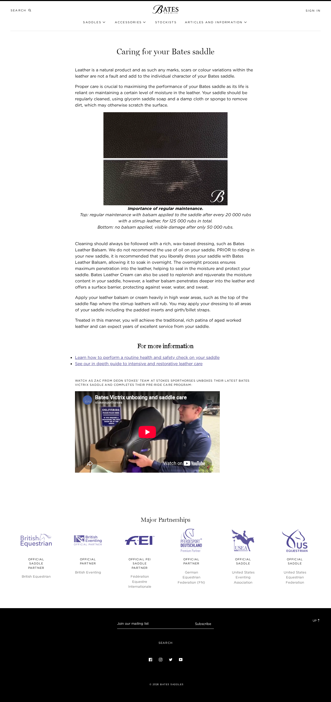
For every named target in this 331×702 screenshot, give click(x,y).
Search (165, 643)
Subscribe (203, 624)
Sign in (313, 10)
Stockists (166, 22)
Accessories (128, 22)
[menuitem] (166, 22)
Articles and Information (214, 22)
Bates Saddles (172, 684)
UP (315, 620)
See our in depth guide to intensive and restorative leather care (138, 363)
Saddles (92, 22)
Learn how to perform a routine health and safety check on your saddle (147, 357)
